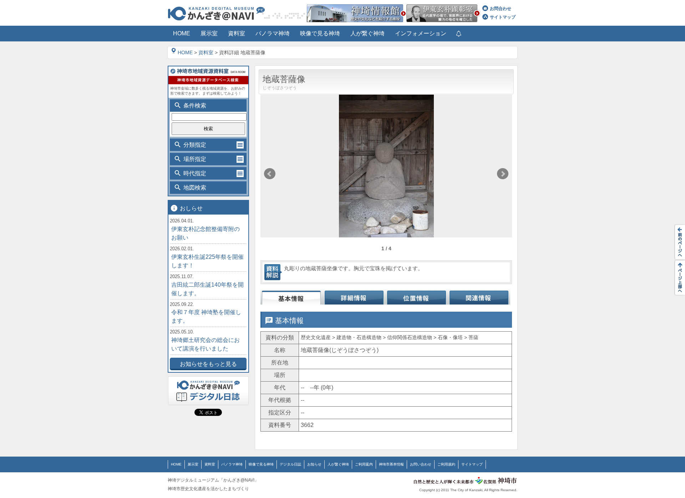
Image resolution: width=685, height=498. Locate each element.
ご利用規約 (446, 464)
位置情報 (416, 297)
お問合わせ (500, 8)
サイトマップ (503, 17)
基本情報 (291, 297)
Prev (269, 174)
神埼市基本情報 (391, 464)
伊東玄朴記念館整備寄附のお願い (205, 233)
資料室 (205, 52)
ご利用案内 (364, 464)
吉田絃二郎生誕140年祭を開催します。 (207, 289)
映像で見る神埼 (261, 464)
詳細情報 (354, 297)
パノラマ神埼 (232, 464)
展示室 (193, 464)
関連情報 (479, 297)
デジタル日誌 (290, 464)
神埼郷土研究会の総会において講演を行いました (205, 344)
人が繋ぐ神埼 (338, 464)
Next (502, 174)
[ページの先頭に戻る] (677, 278)
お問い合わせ (420, 464)
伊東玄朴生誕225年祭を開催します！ (207, 261)
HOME (185, 52)
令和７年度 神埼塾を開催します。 (206, 316)
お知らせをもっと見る (208, 364)
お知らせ (314, 464)
